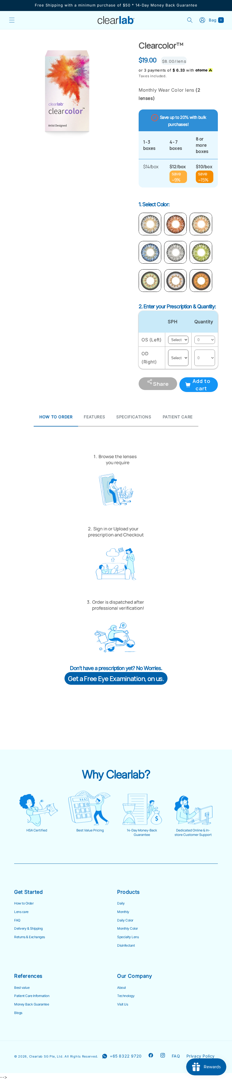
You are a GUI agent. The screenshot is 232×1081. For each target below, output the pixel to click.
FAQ (17, 920)
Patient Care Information (31, 996)
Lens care (21, 912)
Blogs (18, 1013)
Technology (125, 996)
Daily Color (125, 920)
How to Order (23, 903)
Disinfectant (126, 946)
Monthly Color (127, 929)
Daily (121, 903)
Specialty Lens (128, 937)
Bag (216, 20)
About (121, 988)
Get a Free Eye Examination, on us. (116, 678)
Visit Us (122, 1004)
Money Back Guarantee (31, 1004)
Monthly (123, 912)
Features (94, 416)
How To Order (55, 416)
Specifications (133, 416)
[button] (12, 20)
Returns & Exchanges (29, 937)
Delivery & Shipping (28, 929)
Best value (21, 988)
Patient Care (178, 416)
